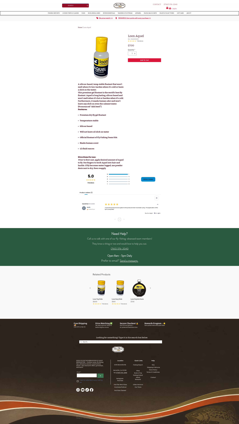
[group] (120, 293)
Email (79, 372)
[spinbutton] (132, 53)
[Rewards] (116, 18)
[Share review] (158, 204)
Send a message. (129, 261)
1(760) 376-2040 (121, 373)
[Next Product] (150, 288)
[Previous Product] (90, 288)
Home (80, 27)
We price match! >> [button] (106, 18)
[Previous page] (115, 219)
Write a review (148, 179)
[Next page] (124, 219)
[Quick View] (101, 288)
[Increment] (135, 53)
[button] (167, 7)
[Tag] (97, 18)
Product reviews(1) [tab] (86, 193)
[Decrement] (129, 53)
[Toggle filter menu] (157, 198)
